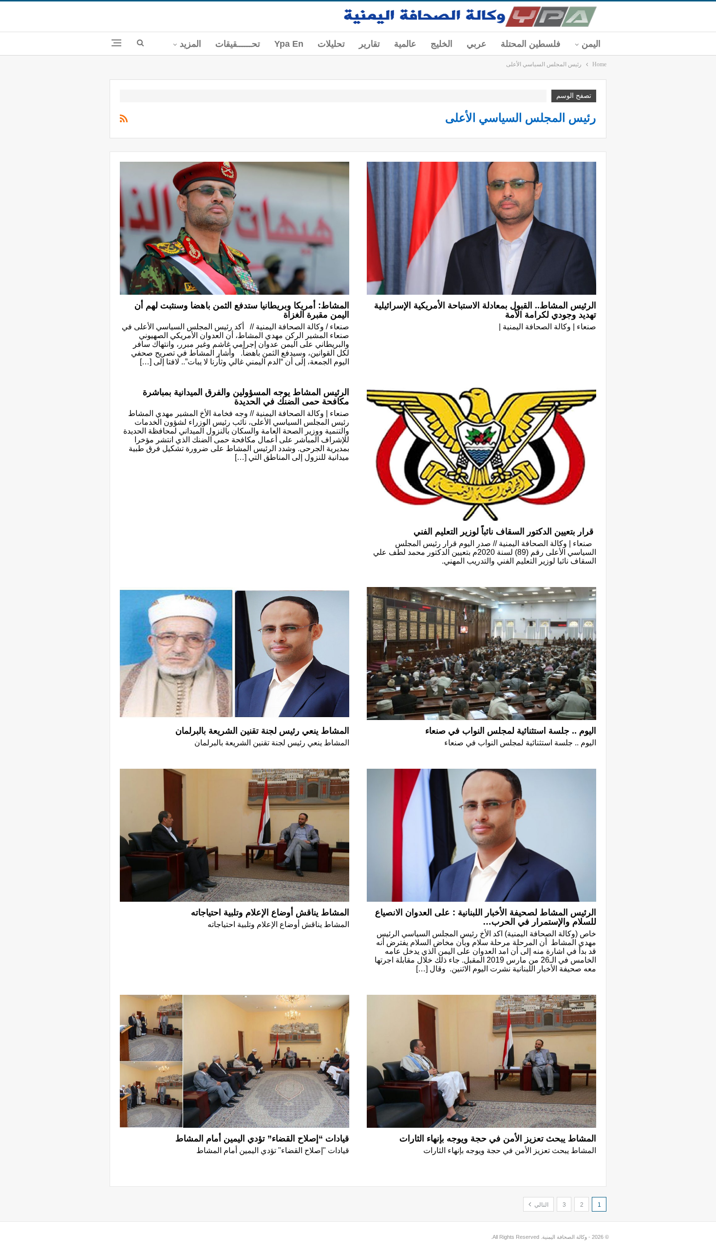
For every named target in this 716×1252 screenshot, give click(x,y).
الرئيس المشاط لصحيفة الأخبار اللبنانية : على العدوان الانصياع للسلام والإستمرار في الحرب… (485, 917)
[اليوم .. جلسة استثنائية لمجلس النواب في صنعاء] (481, 653)
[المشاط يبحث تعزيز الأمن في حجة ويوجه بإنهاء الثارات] (481, 1061)
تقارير (369, 44)
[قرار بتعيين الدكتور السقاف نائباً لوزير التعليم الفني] (481, 454)
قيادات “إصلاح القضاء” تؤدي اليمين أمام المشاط (262, 1138)
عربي (477, 44)
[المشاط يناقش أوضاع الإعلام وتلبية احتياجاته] (234, 835)
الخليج (441, 44)
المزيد (190, 44)
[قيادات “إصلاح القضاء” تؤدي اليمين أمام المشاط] (234, 1061)
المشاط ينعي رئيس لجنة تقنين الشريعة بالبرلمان (262, 731)
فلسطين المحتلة (531, 44)
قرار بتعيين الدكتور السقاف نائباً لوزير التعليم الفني (505, 531)
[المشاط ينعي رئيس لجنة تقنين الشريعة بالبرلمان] (234, 653)
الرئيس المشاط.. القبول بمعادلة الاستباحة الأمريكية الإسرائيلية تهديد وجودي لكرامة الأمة (485, 310)
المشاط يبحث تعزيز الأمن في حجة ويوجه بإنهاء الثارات (497, 1138)
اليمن (591, 44)
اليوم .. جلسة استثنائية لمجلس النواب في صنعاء (510, 731)
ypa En (288, 44)
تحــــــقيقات (237, 44)
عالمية (405, 44)
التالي (540, 1204)
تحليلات (331, 44)
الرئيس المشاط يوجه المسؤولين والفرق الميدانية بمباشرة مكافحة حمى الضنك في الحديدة (246, 396)
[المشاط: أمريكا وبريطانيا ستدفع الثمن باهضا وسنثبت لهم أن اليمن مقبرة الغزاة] (234, 228)
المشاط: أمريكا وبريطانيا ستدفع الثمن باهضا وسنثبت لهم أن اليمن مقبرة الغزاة (241, 310)
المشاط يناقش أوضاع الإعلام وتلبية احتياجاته (270, 912)
